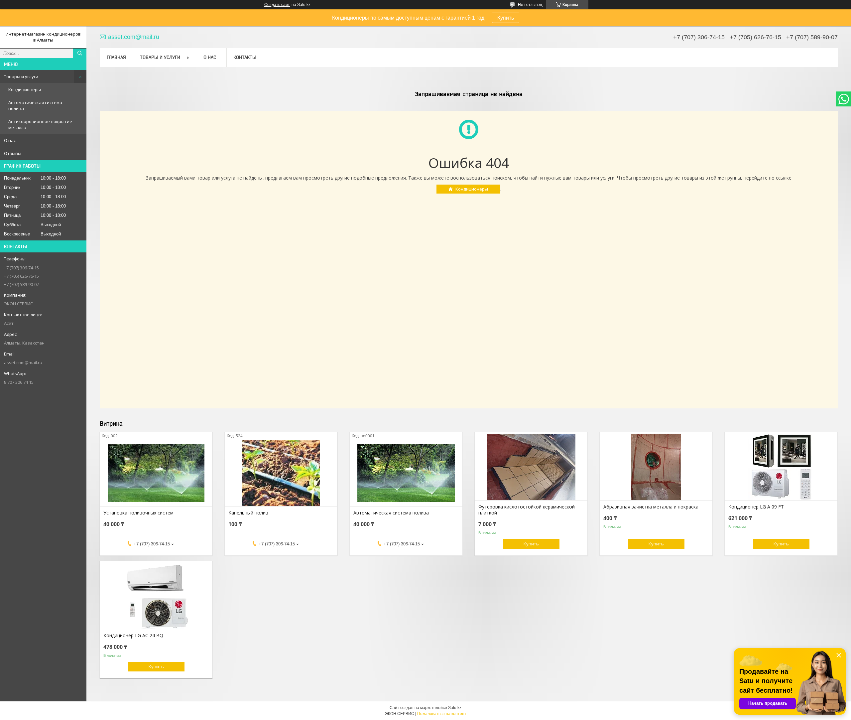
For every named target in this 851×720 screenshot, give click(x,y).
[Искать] (79, 53)
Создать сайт (277, 4)
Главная (116, 57)
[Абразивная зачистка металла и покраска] (656, 467)
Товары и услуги (21, 76)
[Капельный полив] (281, 473)
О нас (10, 140)
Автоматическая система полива (35, 105)
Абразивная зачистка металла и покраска (650, 507)
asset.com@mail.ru (23, 362)
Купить (505, 18)
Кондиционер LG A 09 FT (756, 507)
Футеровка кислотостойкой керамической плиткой (526, 510)
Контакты (244, 57)
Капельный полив (248, 513)
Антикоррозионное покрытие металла (40, 124)
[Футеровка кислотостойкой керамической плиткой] (531, 467)
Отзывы (12, 153)
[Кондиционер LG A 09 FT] (781, 467)
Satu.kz (454, 707)
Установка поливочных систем (138, 513)
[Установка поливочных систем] (156, 473)
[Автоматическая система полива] (406, 473)
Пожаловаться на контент (441, 713)
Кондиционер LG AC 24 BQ (133, 636)
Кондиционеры (24, 89)
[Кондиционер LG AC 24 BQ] (156, 595)
